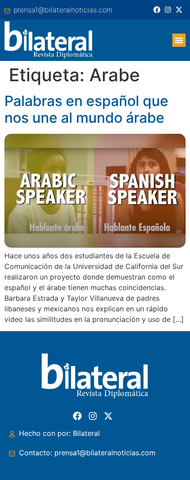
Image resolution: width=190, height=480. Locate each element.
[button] (179, 40)
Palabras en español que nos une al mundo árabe (86, 109)
